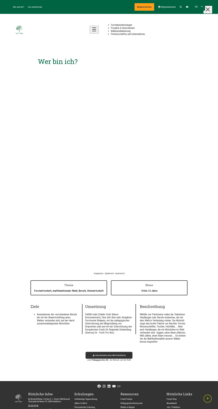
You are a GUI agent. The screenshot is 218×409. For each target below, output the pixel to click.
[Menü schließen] (207, 10)
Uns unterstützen (35, 7)
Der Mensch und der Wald (120, 360)
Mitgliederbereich (168, 7)
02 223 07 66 (33, 405)
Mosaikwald (172, 403)
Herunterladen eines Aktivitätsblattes (110, 355)
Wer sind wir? (18, 7)
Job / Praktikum (173, 407)
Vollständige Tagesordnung (85, 399)
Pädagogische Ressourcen (131, 403)
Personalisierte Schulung (84, 407)
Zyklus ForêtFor (80, 403)
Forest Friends (126, 399)
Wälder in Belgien (127, 407)
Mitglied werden (144, 7)
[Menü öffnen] (94, 30)
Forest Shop (172, 399)
